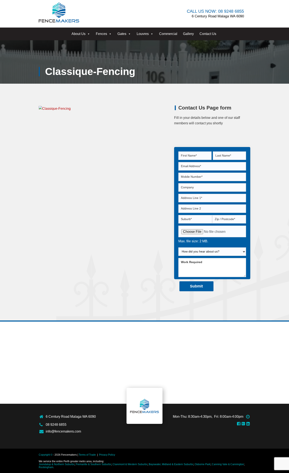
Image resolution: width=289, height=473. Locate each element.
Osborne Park (203, 464)
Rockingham (46, 467)
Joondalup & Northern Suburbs (56, 464)
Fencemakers (144, 406)
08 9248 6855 (56, 424)
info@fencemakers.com (63, 431)
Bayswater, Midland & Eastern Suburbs (171, 464)
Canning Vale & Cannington (228, 464)
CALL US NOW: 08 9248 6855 (215, 11)
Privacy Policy (107, 454)
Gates (121, 34)
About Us (78, 34)
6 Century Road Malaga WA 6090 (71, 416)
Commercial (168, 34)
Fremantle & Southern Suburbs (93, 464)
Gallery (188, 34)
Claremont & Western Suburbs (130, 464)
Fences (101, 34)
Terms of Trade (87, 454)
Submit (196, 286)
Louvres (143, 34)
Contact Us (208, 34)
